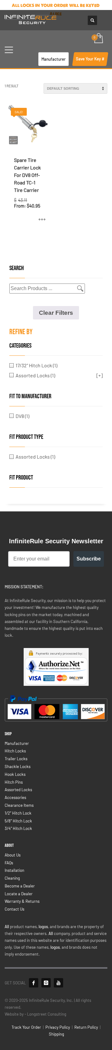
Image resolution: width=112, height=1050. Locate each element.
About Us (13, 854)
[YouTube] (58, 982)
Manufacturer (17, 743)
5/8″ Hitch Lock (18, 820)
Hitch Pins (14, 782)
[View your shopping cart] (98, 39)
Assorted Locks (18, 789)
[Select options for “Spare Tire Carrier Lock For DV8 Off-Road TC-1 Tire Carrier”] (42, 219)
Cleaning (12, 878)
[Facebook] (33, 982)
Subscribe (89, 558)
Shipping (56, 1034)
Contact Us (14, 909)
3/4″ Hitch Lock (18, 828)
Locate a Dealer (19, 893)
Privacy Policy (57, 1027)
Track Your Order (26, 1027)
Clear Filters (56, 312)
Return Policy (86, 1027)
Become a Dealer (20, 885)
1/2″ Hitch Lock (18, 813)
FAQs (9, 862)
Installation (14, 870)
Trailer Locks (16, 758)
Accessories (15, 797)
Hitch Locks (15, 750)
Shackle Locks (17, 766)
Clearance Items (19, 805)
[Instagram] (46, 982)
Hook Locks (15, 774)
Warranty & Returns (22, 901)
